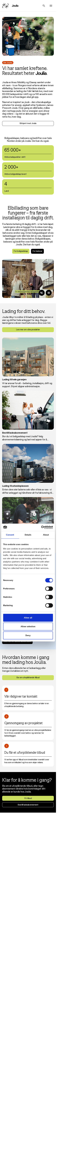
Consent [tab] (10, 535)
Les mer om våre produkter (28, 329)
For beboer (37, 251)
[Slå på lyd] (42, 293)
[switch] (49, 588)
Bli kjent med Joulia (28, 123)
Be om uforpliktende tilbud (28, 677)
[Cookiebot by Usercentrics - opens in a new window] (41, 527)
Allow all (28, 618)
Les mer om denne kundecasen (17, 641)
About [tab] (46, 535)
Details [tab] (28, 535)
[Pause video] (49, 293)
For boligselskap (21, 251)
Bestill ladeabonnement (28, 804)
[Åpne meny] (51, 6)
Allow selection (28, 626)
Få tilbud (28, 798)
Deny (27, 635)
